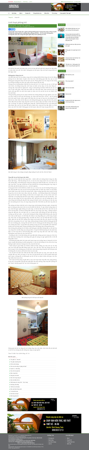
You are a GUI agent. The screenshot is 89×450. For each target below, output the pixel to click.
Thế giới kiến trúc (37, 13)
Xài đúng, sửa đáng (14, 384)
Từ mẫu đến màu (14, 391)
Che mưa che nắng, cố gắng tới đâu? (18, 366)
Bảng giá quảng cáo (17, 1)
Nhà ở (20, 13)
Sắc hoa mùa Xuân (69, 87)
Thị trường (54, 13)
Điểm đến (46, 13)
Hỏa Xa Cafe (68, 94)
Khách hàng (25, 1)
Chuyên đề (27, 13)
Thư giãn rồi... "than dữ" (15, 359)
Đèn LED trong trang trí (15, 377)
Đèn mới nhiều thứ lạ (14, 380)
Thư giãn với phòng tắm (15, 361)
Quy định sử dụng (52, 442)
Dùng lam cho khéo (14, 375)
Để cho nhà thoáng (14, 364)
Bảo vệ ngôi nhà (13, 373)
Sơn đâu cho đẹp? (14, 393)
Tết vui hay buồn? (69, 81)
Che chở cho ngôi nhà (15, 371)
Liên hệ (30, 1)
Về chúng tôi (51, 438)
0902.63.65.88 (77, 1)
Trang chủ (10, 17)
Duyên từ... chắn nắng (15, 368)
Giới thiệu (14, 13)
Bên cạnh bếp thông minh (16, 389)
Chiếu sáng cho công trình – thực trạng (19, 382)
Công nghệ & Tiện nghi (65, 13)
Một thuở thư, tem (69, 74)
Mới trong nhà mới (14, 396)
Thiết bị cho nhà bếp (15, 386)
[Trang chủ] (8, 13)
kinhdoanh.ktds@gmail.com (68, 1)
